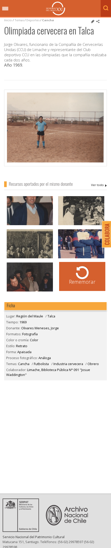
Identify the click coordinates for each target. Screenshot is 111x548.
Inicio (8, 20)
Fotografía (30, 334)
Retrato (21, 346)
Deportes (32, 20)
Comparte (97, 21)
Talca (51, 316)
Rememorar (82, 281)
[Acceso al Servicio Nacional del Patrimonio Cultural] (22, 530)
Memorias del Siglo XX (55, 8)
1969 (23, 322)
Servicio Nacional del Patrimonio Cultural (34, 537)
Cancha (48, 20)
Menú (5, 9)
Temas (19, 20)
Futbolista (41, 363)
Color (34, 340)
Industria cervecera (68, 363)
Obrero (93, 363)
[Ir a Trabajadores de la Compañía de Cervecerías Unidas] (30, 257)
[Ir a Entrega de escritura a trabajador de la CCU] (30, 224)
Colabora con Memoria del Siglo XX (105, 234)
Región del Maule (29, 316)
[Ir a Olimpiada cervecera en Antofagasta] (81, 257)
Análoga (44, 357)
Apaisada (24, 352)
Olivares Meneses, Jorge (99, 185)
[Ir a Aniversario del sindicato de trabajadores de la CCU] (81, 224)
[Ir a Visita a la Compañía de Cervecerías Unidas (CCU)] (30, 290)
